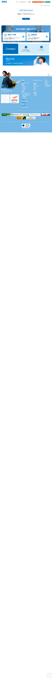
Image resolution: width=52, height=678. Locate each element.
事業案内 (23, 80)
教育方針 (34, 87)
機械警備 (23, 85)
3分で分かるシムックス (37, 80)
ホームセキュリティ (24, 86)
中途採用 (35, 95)
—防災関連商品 (24, 96)
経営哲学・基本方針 (36, 85)
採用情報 (35, 92)
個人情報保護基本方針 (48, 85)
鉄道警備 (23, 84)
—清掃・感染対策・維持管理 (26, 94)
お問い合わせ (47, 81)
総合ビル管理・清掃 (24, 107)
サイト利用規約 (47, 86)
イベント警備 (23, 89)
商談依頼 (46, 83)
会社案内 (35, 83)
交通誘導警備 (23, 87)
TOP (41, 5)
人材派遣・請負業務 (24, 101)
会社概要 (34, 84)
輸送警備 (23, 91)
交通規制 (23, 90)
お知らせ (46, 80)
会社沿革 (34, 88)
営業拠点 (34, 89)
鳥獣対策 (23, 104)
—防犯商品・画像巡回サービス (26, 95)
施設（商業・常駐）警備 (25, 82)
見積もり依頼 (47, 82)
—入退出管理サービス (25, 98)
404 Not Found (46, 5)
